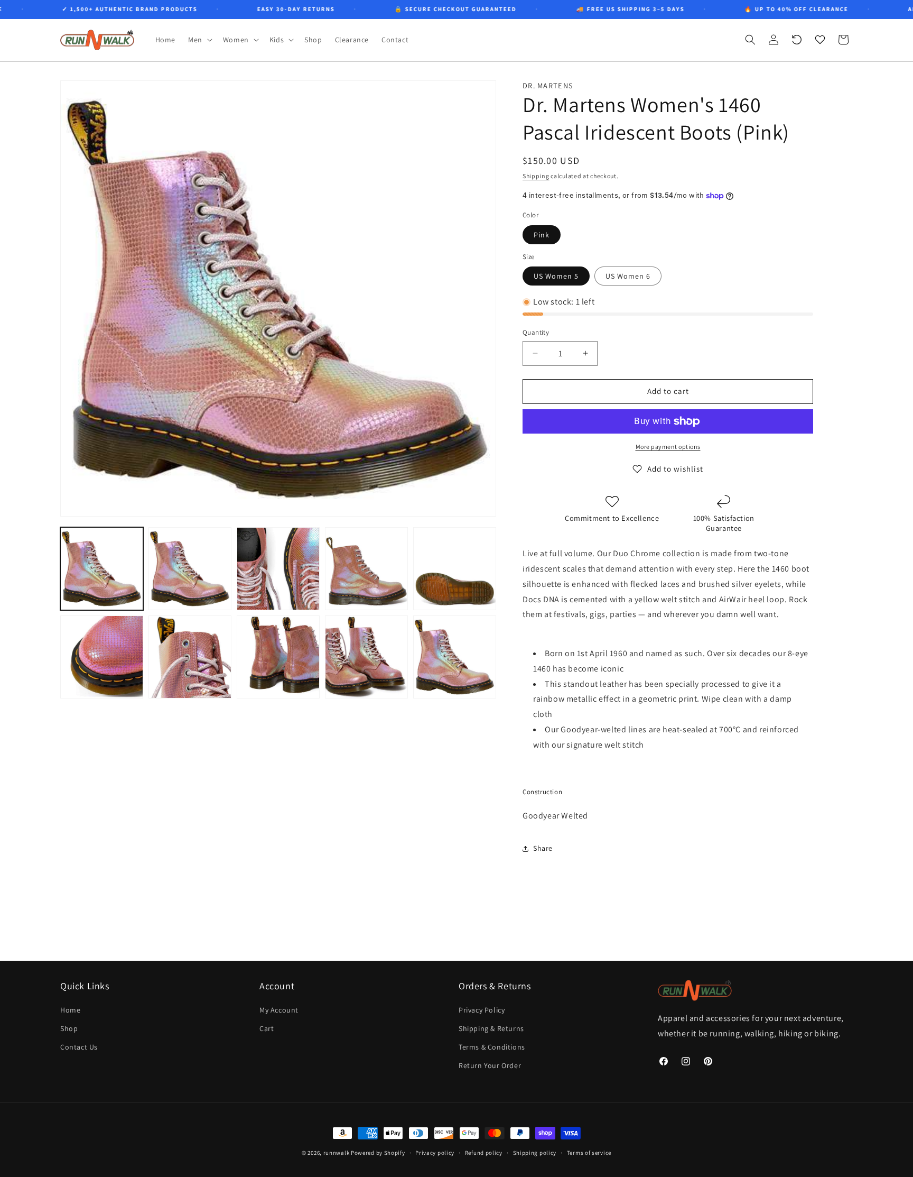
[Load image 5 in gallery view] (454, 568)
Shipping (536, 176)
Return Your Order (490, 1066)
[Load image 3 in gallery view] (278, 568)
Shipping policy (535, 1152)
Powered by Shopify (378, 1152)
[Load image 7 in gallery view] (189, 656)
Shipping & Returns (491, 1029)
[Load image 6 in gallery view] (101, 656)
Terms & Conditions (492, 1047)
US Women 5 (556, 276)
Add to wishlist (675, 469)
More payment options (668, 446)
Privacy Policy (482, 1010)
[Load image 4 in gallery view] (366, 568)
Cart (266, 1029)
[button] (199, 40)
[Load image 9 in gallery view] (366, 656)
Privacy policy (434, 1152)
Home (70, 1010)
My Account (279, 1010)
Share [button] (543, 848)
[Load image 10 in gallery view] (454, 656)
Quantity (536, 332)
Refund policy (483, 1152)
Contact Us (79, 1047)
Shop (69, 1029)
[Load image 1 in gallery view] (101, 568)
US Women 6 (627, 276)
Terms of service (589, 1152)
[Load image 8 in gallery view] (278, 656)
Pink (541, 235)
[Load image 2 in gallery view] (189, 568)
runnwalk (336, 1152)
